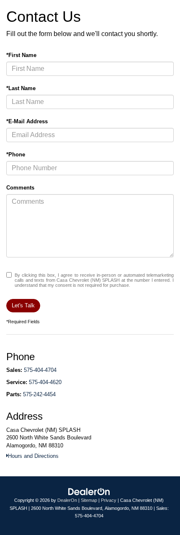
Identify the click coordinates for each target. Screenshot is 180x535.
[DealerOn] (89, 491)
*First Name (21, 55)
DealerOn (67, 500)
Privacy (108, 500)
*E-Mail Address (27, 121)
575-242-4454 (39, 394)
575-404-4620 (45, 382)
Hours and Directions (33, 456)
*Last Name (21, 88)
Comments (20, 187)
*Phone (15, 154)
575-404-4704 (40, 370)
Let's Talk (23, 305)
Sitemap (89, 500)
